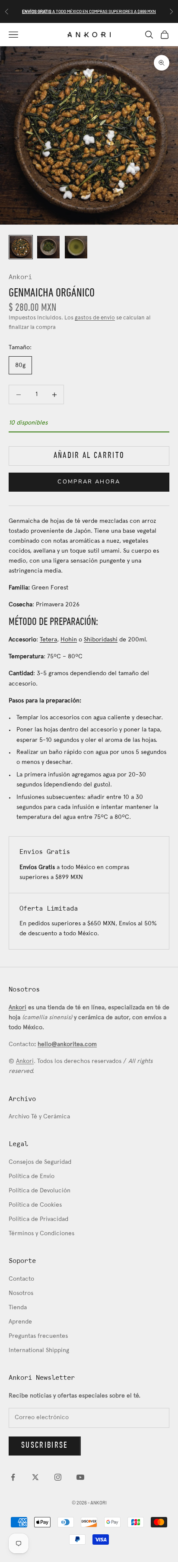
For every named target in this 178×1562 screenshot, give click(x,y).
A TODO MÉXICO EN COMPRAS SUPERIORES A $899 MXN (89, 11)
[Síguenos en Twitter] (35, 1477)
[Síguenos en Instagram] (58, 1477)
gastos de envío (95, 318)
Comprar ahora (88, 482)
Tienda (18, 1308)
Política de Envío (31, 1176)
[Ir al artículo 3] (76, 247)
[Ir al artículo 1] (21, 247)
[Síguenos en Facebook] (13, 1477)
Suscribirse (44, 1445)
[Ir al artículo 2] (48, 247)
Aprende (20, 1322)
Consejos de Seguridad (40, 1162)
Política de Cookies (35, 1205)
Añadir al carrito (89, 456)
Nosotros (21, 1293)
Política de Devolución (39, 1191)
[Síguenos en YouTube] (80, 1477)
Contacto (21, 1279)
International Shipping (39, 1350)
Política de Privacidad (38, 1219)
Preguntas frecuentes (38, 1336)
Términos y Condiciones (41, 1234)
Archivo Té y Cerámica (39, 1117)
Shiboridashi (101, 640)
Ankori (20, 277)
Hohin (68, 640)
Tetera (48, 640)
